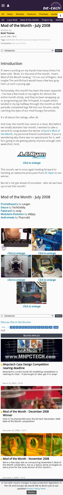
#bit (13, 39)
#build (19, 39)
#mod (23, 43)
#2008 (8, 39)
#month (41, 39)
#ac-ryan (16, 43)
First (3, 327)
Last (56, 327)
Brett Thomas (8, 33)
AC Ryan (49, 173)
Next (58, 51)
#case (24, 39)
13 (47, 327)
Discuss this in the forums (16, 322)
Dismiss (31, 492)
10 (35, 327)
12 (43, 327)
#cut (30, 39)
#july (34, 39)
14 (51, 327)
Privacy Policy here (35, 488)
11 (39, 327)
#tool (47, 39)
